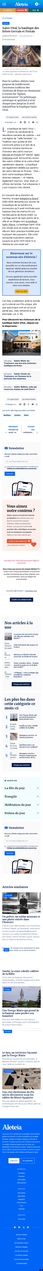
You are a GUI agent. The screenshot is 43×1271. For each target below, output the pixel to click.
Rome (26, 415)
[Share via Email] (33, 122)
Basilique (7, 415)
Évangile (11, 796)
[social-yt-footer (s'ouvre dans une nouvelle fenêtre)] (15, 1227)
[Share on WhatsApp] (37, 122)
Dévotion (8, 1031)
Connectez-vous (31, 591)
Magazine (21, 1199)
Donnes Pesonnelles (21, 1259)
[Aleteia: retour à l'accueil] (21, 4)
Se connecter (28, 1161)
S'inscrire (9, 474)
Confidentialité (21, 1263)
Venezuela (8, 895)
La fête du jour (15, 788)
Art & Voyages (7, 18)
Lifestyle (21, 1176)
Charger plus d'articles (22, 684)
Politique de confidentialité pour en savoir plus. (22, 468)
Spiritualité (21, 1180)
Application (21, 1196)
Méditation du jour (18, 805)
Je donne (20, 10)
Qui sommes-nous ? (21, 1243)
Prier (34, 10)
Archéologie (9, 1071)
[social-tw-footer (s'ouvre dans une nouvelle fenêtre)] (24, 1227)
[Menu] (7, 4)
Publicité (22, 1209)
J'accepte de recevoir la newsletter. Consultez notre (22, 467)
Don (21, 1206)
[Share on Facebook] (21, 122)
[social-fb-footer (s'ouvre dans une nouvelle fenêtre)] (19, 1227)
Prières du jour (15, 813)
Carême (17, 415)
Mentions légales (21, 1247)
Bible (6, 950)
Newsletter (22, 1193)
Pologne (7, 989)
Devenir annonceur (21, 1251)
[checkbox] (5, 467)
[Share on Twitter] (29, 122)
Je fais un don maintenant (17, 541)
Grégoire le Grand (29, 198)
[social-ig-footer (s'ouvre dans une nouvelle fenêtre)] (28, 1227)
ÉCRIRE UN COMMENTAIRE (21, 600)
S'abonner (14, 1161)
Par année (21, 1219)
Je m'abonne (7, 10)
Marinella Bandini (25, 36)
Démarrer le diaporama (28, 334)
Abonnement (21, 1203)
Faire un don (21, 291)
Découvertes (21, 1183)
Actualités (21, 1173)
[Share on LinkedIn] (25, 122)
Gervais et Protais (11, 154)
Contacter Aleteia (21, 1255)
